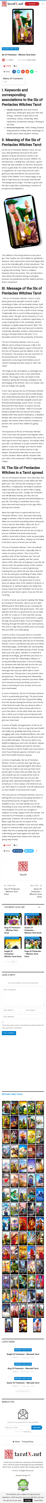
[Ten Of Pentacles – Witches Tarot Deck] (40, 1108)
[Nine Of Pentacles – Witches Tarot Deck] (6, 1122)
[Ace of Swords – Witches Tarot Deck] (23, 1180)
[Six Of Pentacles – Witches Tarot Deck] (31, 1122)
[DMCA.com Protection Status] (23, 1485)
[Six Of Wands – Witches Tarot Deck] (6, 1253)
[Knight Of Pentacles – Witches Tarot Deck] (13, 943)
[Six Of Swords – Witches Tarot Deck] (23, 1166)
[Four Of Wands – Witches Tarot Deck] (23, 1253)
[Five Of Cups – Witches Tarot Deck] (23, 1209)
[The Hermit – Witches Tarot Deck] (31, 1296)
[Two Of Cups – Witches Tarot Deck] (6, 1224)
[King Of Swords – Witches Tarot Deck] (40, 1137)
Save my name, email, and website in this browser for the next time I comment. (23, 1026)
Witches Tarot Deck (10, 49)
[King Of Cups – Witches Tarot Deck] (31, 1180)
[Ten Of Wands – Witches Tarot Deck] (15, 1238)
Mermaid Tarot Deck (23, 1350)
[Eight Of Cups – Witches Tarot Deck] (40, 1195)
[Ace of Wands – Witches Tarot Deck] (6, 1267)
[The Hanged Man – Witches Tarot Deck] (6, 1296)
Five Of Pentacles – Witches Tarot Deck (12, 891)
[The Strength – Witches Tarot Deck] (40, 1296)
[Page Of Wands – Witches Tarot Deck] (6, 1238)
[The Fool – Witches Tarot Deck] (37, 1325)
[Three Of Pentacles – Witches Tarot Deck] (15, 1137)
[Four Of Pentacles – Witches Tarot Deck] (6, 1137)
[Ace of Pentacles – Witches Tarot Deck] (31, 1137)
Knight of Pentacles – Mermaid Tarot (23, 1354)
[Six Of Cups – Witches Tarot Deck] (15, 1209)
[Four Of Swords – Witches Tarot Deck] (40, 1166)
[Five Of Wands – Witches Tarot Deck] (15, 1253)
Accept (28, 1500)
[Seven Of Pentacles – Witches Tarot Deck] (23, 1122)
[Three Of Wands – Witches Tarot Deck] (31, 1253)
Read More (38, 1500)
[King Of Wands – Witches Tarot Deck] (23, 1224)
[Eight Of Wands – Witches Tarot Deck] (31, 1238)
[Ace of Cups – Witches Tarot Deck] (15, 1224)
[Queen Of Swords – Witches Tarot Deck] (6, 1151)
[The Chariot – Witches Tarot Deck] (6, 1311)
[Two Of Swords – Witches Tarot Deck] (15, 1180)
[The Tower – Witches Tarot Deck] (15, 1282)
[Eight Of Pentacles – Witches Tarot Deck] (15, 1122)
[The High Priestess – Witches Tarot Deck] (9, 1325)
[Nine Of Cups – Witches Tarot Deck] (31, 1195)
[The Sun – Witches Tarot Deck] (31, 1267)
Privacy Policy (27, 1442)
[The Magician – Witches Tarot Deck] (23, 1325)
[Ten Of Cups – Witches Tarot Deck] (23, 1195)
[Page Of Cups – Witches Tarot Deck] (15, 1195)
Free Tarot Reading (32, 4)
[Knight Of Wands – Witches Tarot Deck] (40, 1224)
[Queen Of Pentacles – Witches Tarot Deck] (33, 919)
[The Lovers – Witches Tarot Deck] (15, 1311)
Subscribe (37, 1427)
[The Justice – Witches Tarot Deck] (15, 1296)
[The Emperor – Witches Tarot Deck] (31, 1311)
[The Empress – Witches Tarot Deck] (40, 1311)
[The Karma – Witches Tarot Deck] (23, 1267)
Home (17, 1442)
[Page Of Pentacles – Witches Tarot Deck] (33, 943)
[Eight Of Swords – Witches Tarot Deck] (6, 1166)
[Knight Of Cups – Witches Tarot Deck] (6, 1195)
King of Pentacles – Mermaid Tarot (23, 1368)
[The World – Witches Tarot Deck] (15, 1267)
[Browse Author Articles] (23, 866)
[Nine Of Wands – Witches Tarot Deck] (23, 1238)
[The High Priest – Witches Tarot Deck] (23, 1311)
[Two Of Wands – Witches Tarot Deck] (40, 1253)
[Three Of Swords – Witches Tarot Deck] (6, 1180)
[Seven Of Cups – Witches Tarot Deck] (6, 1209)
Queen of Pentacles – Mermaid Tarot (23, 1383)
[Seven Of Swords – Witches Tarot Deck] (15, 1166)
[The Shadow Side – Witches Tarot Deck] (23, 1282)
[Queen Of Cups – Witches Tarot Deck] (40, 1180)
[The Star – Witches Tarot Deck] (6, 1282)
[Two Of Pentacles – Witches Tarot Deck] (23, 1137)
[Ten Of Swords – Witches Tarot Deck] (31, 1151)
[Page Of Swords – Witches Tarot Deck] (23, 1151)
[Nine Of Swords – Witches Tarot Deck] (40, 1151)
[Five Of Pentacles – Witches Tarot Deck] (40, 1122)
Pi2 (29, 1475)
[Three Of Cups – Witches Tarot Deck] (40, 1209)
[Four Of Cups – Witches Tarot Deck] (31, 1209)
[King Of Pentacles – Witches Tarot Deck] (13, 919)
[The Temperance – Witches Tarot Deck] (31, 1282)
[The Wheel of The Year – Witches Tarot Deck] (23, 1296)
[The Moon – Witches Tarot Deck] (40, 1267)
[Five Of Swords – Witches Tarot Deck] (31, 1166)
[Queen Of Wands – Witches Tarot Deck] (31, 1224)
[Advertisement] (23, 1062)
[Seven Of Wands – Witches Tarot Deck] (40, 1238)
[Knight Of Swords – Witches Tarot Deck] (15, 1151)
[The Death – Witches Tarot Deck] (40, 1282)
